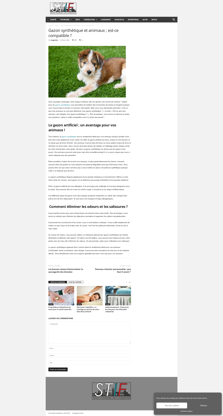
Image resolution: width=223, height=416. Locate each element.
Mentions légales (187, 411)
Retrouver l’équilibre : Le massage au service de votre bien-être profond (88, 309)
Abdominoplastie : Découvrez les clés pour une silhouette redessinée (117, 309)
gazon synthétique (62, 105)
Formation (89, 19)
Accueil (50, 25)
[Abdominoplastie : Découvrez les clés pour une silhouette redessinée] (118, 295)
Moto (154, 19)
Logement (106, 19)
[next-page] (129, 282)
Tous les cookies (172, 405)
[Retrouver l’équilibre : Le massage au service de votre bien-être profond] (90, 295)
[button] (173, 19)
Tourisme (64, 19)
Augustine (54, 40)
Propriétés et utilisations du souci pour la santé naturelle (59, 308)
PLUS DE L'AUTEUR (75, 282)
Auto (145, 19)
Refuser (203, 405)
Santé (53, 19)
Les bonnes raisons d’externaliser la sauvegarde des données (65, 270)
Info (77, 19)
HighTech (119, 19)
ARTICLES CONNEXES (57, 282)
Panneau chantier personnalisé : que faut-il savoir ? (113, 270)
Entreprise (133, 19)
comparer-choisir (77, 413)
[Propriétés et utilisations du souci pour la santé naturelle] (61, 295)
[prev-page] (126, 282)
